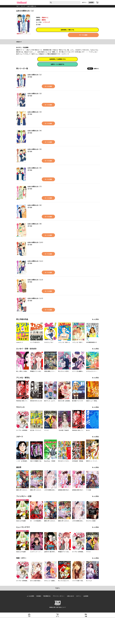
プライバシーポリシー (59, 596)
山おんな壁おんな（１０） (36, 242)
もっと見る (95, 319)
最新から (96, 68)
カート (57, 616)
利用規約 (38, 596)
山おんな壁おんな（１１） (36, 261)
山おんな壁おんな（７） (35, 186)
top (17, 6)
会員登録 (91, 2)
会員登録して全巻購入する (57, 59)
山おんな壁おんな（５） (35, 149)
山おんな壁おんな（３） (35, 112)
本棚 (86, 616)
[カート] (97, 3)
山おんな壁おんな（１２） (36, 280)
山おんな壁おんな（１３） (36, 298)
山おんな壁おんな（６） (35, 168)
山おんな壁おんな (31, 6)
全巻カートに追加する (57, 64)
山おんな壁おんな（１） (35, 74)
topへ (57, 588)
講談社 (44, 20)
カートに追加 (83, 35)
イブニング (46, 22)
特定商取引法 (46, 596)
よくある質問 (30, 596)
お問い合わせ (70, 596)
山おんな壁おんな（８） (35, 205)
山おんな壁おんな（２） (35, 93)
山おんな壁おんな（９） (35, 224)
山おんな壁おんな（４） (35, 130)
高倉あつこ (45, 17)
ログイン (84, 2)
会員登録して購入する (67, 30)
